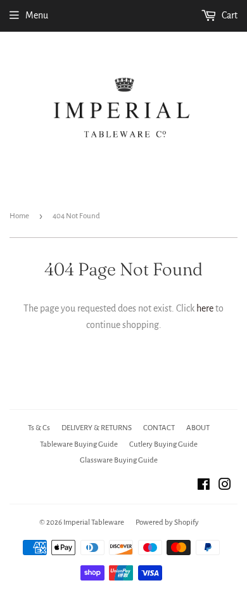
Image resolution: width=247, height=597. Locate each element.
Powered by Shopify (167, 522)
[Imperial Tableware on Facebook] (203, 486)
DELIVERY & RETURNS (96, 428)
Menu (36, 15)
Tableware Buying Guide (79, 444)
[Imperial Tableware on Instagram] (224, 486)
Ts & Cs (39, 428)
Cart (229, 15)
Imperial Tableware (93, 522)
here (204, 308)
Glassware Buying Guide (119, 460)
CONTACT (159, 428)
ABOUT (198, 428)
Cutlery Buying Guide (163, 444)
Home (19, 216)
